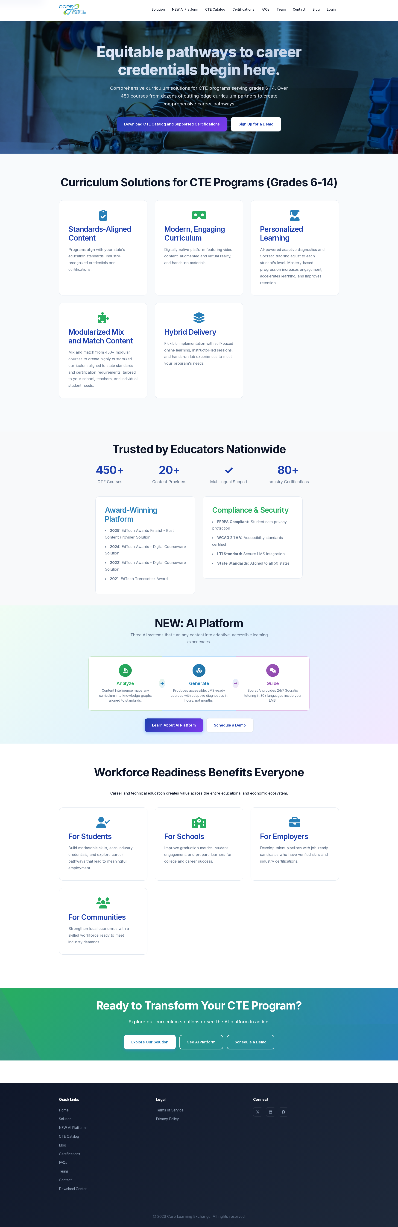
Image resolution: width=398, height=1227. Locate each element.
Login (331, 9)
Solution (158, 9)
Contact (299, 9)
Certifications (243, 9)
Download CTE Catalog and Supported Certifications (172, 124)
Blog (316, 9)
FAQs (265, 9)
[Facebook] (283, 1112)
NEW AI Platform (185, 9)
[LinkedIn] (270, 1112)
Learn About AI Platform (174, 725)
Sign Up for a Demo (256, 124)
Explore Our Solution (149, 1042)
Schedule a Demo (230, 725)
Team (281, 9)
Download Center (73, 1189)
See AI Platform (201, 1042)
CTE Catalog (215, 9)
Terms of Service (170, 1110)
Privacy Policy (167, 1119)
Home (64, 1110)
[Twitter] (257, 1112)
